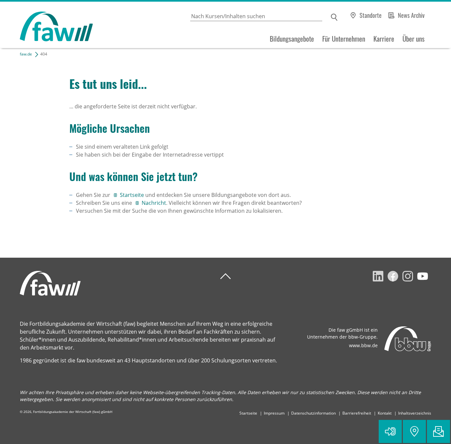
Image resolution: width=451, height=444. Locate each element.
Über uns (413, 39)
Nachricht (154, 202)
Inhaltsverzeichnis (414, 413)
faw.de (26, 54)
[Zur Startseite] (46, 25)
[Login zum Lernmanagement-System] (390, 431)
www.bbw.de (363, 345)
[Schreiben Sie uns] (438, 431)
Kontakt (385, 413)
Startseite (132, 195)
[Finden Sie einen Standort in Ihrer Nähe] (414, 431)
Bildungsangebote (292, 39)
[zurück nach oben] (225, 276)
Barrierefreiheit (356, 413)
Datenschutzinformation (313, 413)
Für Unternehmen (343, 39)
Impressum (274, 413)
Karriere (383, 39)
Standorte (371, 15)
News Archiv (411, 15)
